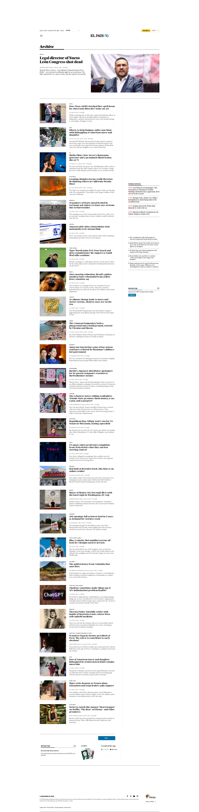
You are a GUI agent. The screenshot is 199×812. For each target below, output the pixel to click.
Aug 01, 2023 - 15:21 (77, 233)
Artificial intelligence (76, 585)
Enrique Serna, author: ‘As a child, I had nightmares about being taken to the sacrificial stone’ (142, 200)
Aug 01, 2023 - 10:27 (77, 668)
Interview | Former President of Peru (80, 633)
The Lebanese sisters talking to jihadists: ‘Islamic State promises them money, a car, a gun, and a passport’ (92, 398)
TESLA (71, 442)
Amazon (71, 224)
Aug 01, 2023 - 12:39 (82, 453)
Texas (71, 104)
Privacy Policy (50, 807)
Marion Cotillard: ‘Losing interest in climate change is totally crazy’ (143, 213)
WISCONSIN (72, 419)
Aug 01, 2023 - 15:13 (77, 259)
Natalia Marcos (73, 715)
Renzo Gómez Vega (74, 644)
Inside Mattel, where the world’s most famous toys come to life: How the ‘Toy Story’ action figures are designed (144, 244)
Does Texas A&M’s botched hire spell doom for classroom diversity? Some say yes (92, 107)
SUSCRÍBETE (146, 30)
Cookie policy (67, 807)
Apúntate (132, 295)
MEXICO (71, 490)
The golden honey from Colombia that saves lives (89, 565)
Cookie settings (59, 807)
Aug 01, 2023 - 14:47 (77, 283)
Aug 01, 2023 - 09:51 (89, 715)
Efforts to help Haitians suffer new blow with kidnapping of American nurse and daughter (90, 132)
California (72, 176)
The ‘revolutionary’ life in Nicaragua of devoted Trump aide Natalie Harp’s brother (143, 238)
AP (70, 112)
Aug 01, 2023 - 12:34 (90, 499)
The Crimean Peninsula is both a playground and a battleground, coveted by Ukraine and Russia (90, 325)
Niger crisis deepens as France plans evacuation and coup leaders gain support (91, 684)
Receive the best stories (50, 751)
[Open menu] (41, 35)
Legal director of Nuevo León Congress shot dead (61, 60)
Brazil (71, 272)
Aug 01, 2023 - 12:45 (82, 427)
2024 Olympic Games (75, 538)
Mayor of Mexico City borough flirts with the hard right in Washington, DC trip (90, 494)
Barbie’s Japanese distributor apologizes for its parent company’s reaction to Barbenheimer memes (91, 373)
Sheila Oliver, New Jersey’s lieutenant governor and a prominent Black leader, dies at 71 (90, 157)
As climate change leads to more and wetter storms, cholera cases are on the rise (90, 302)
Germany (71, 200)
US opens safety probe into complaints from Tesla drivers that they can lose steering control (89, 447)
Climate (71, 297)
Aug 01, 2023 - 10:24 (78, 689)
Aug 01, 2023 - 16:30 (61, 67)
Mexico (42, 54)
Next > (107, 738)
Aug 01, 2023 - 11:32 (77, 620)
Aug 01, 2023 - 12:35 (83, 475)
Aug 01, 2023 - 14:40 (78, 308)
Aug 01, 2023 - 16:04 (86, 138)
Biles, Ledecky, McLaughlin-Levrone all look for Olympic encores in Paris (89, 542)
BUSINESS (71, 466)
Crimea (71, 321)
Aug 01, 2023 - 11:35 (77, 594)
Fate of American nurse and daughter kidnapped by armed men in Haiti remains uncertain (91, 662)
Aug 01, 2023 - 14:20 (83, 356)
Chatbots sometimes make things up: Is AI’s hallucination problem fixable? (90, 589)
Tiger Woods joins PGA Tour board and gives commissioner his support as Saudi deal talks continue (90, 253)
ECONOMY (72, 514)
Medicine (71, 609)
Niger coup (72, 681)
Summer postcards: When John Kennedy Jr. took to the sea (141, 207)
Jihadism (71, 393)
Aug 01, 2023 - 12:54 (81, 379)
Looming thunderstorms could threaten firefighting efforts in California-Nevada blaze (91, 181)
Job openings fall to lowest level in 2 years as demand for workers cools (91, 518)
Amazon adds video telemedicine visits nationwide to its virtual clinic (89, 228)
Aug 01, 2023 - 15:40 (85, 187)
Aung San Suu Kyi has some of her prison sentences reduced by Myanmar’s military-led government (92, 349)
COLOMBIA (72, 561)
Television (72, 704)
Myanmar (72, 344)
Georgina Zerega (44, 67)
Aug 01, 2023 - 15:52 (85, 164)
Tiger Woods (73, 248)
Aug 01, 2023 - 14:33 (86, 332)
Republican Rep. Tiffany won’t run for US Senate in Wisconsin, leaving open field (91, 422)
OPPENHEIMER (73, 368)
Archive (84, 746)
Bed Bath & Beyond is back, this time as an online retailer (91, 470)
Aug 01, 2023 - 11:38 (77, 546)
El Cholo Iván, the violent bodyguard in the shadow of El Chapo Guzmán (143, 251)
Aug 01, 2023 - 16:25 (77, 112)
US (70, 153)
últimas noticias (134, 184)
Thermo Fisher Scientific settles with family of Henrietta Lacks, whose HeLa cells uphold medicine (89, 614)
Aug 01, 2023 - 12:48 (92, 404)
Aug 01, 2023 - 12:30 (84, 523)
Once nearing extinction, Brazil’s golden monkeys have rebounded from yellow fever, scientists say (90, 277)
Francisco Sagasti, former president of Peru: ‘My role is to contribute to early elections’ (89, 638)
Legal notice (43, 807)
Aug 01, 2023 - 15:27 (77, 211)
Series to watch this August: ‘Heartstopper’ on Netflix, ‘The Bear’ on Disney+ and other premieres (92, 709)
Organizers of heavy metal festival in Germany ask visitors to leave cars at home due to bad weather (92, 205)
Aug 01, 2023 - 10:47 (90, 644)
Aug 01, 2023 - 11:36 (96, 570)
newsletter (132, 288)
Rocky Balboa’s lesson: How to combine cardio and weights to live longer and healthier (142, 257)
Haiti (70, 127)
